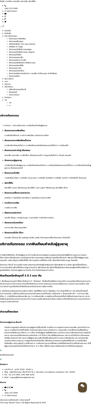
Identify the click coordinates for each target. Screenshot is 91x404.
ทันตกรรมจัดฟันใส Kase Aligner (22, 52)
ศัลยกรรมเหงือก (20, 227)
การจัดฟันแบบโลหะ (11, 178)
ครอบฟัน (7, 155)
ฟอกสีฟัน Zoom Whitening (15, 187)
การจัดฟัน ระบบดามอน (28, 178)
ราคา (6, 81)
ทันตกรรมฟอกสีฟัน (16, 65)
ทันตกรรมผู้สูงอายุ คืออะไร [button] (11, 322)
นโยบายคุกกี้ (25, 400)
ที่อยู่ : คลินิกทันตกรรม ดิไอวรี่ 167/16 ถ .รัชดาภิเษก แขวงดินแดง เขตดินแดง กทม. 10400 (39, 372)
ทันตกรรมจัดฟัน (11, 172)
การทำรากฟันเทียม (27, 135)
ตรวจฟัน (7, 237)
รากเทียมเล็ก (63, 145)
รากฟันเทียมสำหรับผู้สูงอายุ (15, 165)
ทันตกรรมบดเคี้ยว (47, 237)
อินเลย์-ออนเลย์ (65, 155)
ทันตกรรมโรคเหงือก (16, 70)
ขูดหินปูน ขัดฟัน (28, 237)
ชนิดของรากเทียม (42, 135)
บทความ (7, 84)
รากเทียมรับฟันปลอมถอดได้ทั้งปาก (60, 165)
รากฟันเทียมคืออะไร (11, 135)
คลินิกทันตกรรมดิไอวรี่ (17, 89)
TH (5, 100)
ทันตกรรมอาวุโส (15, 68)
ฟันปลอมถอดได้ (36, 155)
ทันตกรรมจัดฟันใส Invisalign (20, 49)
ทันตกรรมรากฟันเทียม (17, 38)
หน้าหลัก (7, 30)
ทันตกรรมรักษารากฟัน (17, 60)
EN (10, 106)
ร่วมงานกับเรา (14, 94)
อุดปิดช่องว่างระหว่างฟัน (41, 197)
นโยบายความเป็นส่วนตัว (9, 400)
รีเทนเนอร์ (82, 178)
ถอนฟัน (7, 217)
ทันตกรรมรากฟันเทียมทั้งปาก (17, 140)
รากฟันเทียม (24, 155)
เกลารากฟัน (9, 227)
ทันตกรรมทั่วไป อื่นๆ (13, 232)
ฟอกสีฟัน (8, 182)
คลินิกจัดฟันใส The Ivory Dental (22, 44)
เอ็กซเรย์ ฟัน (16, 237)
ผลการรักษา (9, 78)
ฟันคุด (13, 217)
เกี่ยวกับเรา (8, 86)
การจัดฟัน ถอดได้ (60, 178)
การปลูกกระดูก (22, 217)
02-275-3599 (14, 374)
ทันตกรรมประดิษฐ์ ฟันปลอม (17, 150)
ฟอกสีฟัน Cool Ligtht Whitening (41, 187)
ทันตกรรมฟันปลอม (16, 41)
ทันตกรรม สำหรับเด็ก (62, 237)
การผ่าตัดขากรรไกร (46, 217)
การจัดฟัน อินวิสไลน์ (45, 178)
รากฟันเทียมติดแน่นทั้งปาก (14, 145)
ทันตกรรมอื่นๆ (14, 76)
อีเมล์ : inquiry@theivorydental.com (19, 377)
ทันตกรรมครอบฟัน (16, 57)
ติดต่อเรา (8, 97)
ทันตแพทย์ (13, 92)
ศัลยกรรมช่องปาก (12, 212)
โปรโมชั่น (7, 33)
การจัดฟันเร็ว (73, 178)
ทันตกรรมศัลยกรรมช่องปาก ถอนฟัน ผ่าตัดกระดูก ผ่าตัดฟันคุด (33, 73)
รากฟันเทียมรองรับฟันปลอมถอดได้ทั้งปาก (42, 145)
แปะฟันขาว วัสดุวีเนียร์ (12, 197)
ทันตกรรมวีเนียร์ (15, 54)
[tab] (45, 322)
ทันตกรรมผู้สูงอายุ (13, 160)
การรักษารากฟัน (11, 202)
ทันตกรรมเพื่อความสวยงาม (17, 192)
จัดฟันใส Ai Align (16, 46)
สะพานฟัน (15, 155)
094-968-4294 (27, 374)
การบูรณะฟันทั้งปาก (50, 155)
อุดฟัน (37, 237)
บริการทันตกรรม (10, 36)
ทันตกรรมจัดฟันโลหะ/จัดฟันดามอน (22, 62)
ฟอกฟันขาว (26, 197)
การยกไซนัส (33, 217)
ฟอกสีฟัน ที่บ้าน (62, 187)
